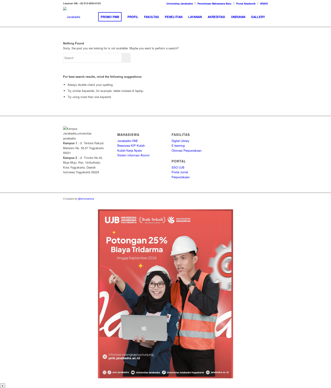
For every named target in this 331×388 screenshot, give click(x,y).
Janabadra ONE (127, 141)
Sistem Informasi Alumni (133, 155)
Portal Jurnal (180, 172)
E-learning (178, 145)
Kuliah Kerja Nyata (129, 150)
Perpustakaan (181, 177)
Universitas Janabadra (179, 3)
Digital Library (180, 141)
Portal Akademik (246, 3)
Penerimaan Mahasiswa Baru (214, 3)
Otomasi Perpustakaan (187, 150)
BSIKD (264, 3)
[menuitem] (179, 3)
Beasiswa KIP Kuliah (131, 145)
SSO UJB (178, 167)
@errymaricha (86, 198)
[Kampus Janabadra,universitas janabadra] (71, 17)
